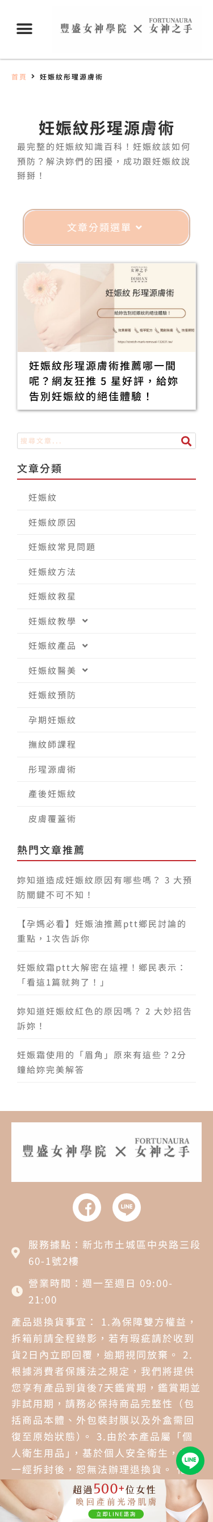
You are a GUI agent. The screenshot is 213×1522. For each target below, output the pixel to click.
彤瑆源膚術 (52, 769)
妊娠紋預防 (52, 695)
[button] (24, 29)
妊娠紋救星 (52, 596)
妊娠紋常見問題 (62, 546)
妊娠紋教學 (52, 621)
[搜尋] (186, 440)
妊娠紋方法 (52, 571)
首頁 (19, 76)
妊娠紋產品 (52, 645)
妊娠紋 (42, 497)
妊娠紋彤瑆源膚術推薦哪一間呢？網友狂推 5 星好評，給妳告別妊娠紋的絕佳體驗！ (104, 380)
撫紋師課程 (52, 744)
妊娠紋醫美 (52, 670)
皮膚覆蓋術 (52, 818)
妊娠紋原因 (52, 522)
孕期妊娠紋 (52, 720)
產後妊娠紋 (52, 793)
